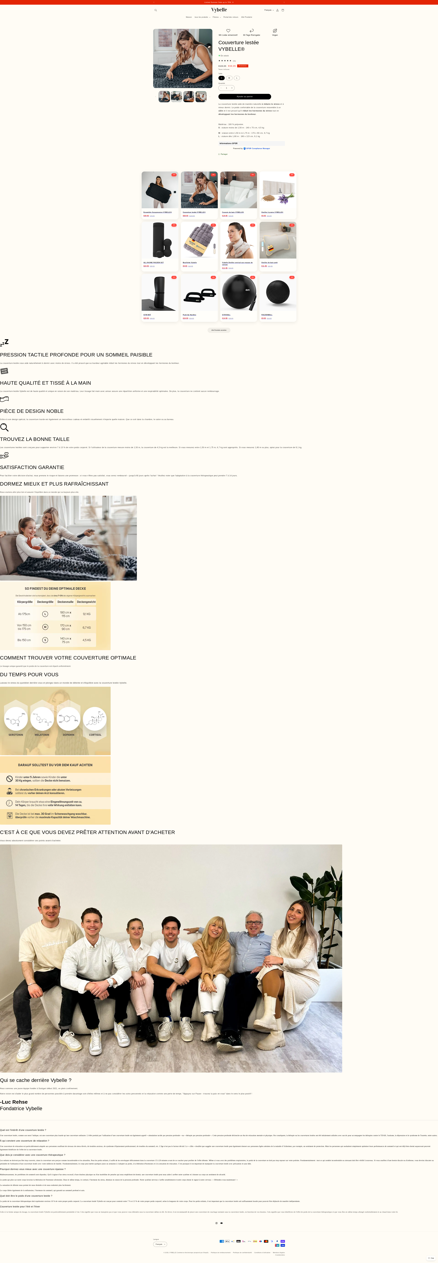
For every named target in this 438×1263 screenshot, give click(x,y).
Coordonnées (280, 1255)
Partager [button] (224, 154)
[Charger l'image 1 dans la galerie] (164, 96)
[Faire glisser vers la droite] (209, 96)
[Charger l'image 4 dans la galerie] (188, 96)
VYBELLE (172, 1252)
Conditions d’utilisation (262, 1252)
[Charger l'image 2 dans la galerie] (176, 96)
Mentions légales (279, 1252)
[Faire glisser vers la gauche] (155, 96)
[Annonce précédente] (153, 2)
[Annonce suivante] (284, 2)
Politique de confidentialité (242, 1252)
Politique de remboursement (221, 1252)
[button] (155, 10)
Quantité (221, 83)
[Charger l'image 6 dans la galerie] (201, 96)
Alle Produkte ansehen (219, 330)
